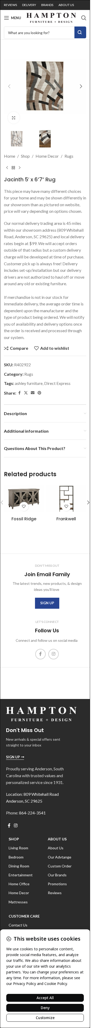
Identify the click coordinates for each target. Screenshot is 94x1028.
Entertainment (21, 875)
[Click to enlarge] (14, 118)
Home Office (19, 884)
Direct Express (57, 383)
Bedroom (16, 857)
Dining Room (19, 866)
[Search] (84, 18)
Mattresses (18, 902)
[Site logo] (51, 17)
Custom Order (60, 866)
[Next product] (19, 168)
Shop (25, 155)
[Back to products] (13, 168)
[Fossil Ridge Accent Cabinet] (24, 499)
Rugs (68, 155)
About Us (57, 839)
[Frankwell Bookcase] (66, 499)
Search (80, 32)
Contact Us (18, 925)
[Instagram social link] (53, 654)
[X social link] (25, 392)
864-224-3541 (32, 812)
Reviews (55, 893)
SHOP (14, 839)
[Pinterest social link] (39, 392)
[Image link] (41, 713)
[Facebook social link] (19, 392)
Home (9, 155)
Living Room (18, 848)
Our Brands (57, 875)
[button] (9, 86)
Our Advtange (59, 857)
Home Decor (47, 155)
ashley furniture (29, 383)
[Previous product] (7, 168)
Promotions (57, 884)
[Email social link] (32, 392)
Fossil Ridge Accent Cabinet (23, 522)
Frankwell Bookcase (66, 522)
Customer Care (24, 916)
